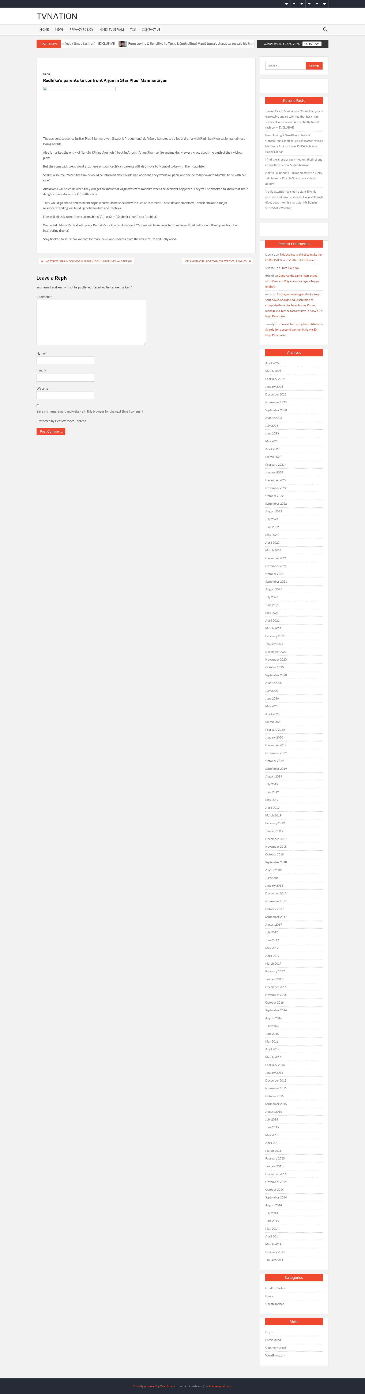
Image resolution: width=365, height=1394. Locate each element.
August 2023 (273, 418)
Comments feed (275, 1347)
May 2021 (271, 612)
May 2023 (271, 441)
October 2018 (274, 854)
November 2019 (276, 753)
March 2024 (273, 371)
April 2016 (272, 1049)
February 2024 (275, 379)
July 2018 (271, 877)
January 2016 (274, 1072)
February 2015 (275, 1158)
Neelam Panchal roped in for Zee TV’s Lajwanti (215, 261)
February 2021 (275, 636)
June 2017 (272, 940)
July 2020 (271, 690)
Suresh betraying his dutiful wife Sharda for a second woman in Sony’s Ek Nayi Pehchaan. (294, 329)
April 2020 (272, 714)
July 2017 (271, 932)
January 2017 (274, 979)
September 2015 (276, 1104)
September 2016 (276, 1010)
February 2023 (275, 464)
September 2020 (276, 675)
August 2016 (273, 1018)
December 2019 (275, 745)
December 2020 (275, 651)
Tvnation (57, 16)
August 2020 (273, 683)
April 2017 (272, 955)
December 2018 (275, 838)
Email (41, 371)
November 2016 (276, 994)
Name (42, 353)
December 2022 (275, 480)
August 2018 (273, 870)
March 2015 (273, 1150)
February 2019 (275, 823)
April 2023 (272, 449)
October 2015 (274, 1096)
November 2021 (276, 566)
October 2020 (274, 667)
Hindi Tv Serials (111, 29)
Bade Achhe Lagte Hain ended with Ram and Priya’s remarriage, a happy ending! (292, 281)
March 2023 (273, 456)
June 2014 (272, 1220)
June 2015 (272, 1127)
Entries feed (273, 1340)
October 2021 (274, 573)
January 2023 (274, 472)
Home (44, 29)
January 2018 (274, 885)
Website (42, 388)
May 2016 (271, 1041)
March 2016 (273, 1057)
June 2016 (272, 1033)
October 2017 (274, 909)
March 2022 (273, 550)
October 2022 (274, 495)
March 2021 (273, 628)
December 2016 (275, 987)
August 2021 (273, 589)
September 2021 (276, 581)
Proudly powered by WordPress (154, 1386)
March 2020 (273, 722)
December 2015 (275, 1080)
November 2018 (276, 846)
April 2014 (272, 1236)
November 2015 (276, 1088)
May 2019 (271, 800)
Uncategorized (274, 1304)
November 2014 (276, 1182)
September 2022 (276, 503)
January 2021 (274, 644)
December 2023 (275, 394)
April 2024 (272, 363)
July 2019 (271, 784)
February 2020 (275, 729)
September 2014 (276, 1197)
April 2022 (272, 542)
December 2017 (275, 893)
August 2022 (273, 511)
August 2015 (273, 1111)
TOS (133, 29)
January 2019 (274, 831)
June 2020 (272, 698)
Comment (44, 297)
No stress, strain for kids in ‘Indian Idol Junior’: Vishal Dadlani (88, 261)
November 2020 (276, 659)
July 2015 (271, 1119)
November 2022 (276, 488)
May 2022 (271, 534)
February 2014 (275, 1252)
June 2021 (272, 605)
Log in (269, 1332)
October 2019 (274, 761)
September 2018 (276, 862)
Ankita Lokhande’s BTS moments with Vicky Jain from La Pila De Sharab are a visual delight (293, 178)
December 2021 (275, 558)
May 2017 (271, 948)
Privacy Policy (81, 29)
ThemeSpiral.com (220, 1386)
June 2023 (272, 433)
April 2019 (272, 807)
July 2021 (271, 597)
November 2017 (276, 901)
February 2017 (275, 971)
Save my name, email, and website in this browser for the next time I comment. (90, 411)
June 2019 (272, 792)
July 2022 (271, 519)
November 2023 (276, 402)
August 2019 (273, 776)
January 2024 (274, 386)
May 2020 (271, 706)
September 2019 (276, 768)
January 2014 (274, 1259)
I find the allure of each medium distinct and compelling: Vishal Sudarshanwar (294, 162)
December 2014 (275, 1174)
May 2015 (271, 1135)
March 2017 (273, 963)
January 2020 (274, 737)
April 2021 (272, 620)
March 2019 (273, 815)
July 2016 (271, 1026)
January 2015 (274, 1166)
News (59, 29)
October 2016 (274, 1002)
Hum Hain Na (290, 267)
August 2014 (273, 1205)
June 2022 (272, 527)
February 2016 (275, 1065)
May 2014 (271, 1228)
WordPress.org (275, 1355)
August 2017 (273, 924)
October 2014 (274, 1189)
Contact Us (151, 29)
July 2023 (271, 425)
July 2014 (271, 1213)
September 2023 (276, 410)
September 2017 (276, 916)
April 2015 (272, 1143)
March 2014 (273, 1244)
